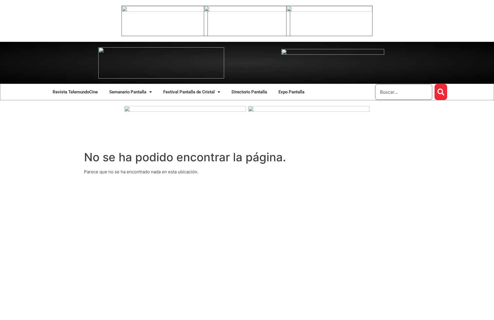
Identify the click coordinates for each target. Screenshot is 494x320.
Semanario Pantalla (127, 92)
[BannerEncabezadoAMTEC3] (329, 10)
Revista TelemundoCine (75, 92)
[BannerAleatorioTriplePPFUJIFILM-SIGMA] (185, 110)
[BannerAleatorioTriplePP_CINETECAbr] (309, 110)
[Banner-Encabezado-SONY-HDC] (247, 10)
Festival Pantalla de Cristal (189, 92)
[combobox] (403, 92)
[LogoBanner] (332, 53)
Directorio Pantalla (249, 92)
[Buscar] (441, 92)
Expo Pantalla (291, 92)
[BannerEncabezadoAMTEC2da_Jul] (165, 10)
